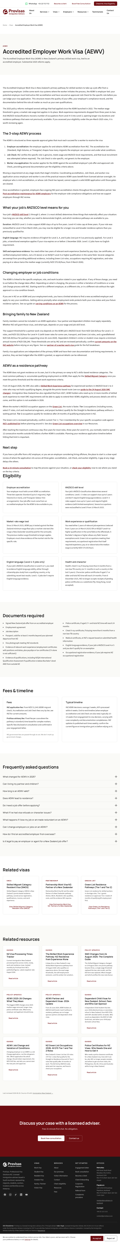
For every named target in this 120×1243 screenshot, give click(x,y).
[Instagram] (10, 1195)
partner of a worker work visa (60, 345)
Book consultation (82, 1172)
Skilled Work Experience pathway (56, 385)
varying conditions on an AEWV (50, 303)
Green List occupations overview (67, 423)
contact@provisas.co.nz (104, 1216)
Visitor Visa (38, 1188)
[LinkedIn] (21, 1195)
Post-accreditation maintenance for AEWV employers (27, 193)
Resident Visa (39, 1176)
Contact (57, 1180)
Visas (11, 25)
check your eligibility (81, 467)
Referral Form (80, 1190)
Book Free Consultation (81, 3)
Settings (27, 1239)
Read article (13, 978)
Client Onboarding (82, 1180)
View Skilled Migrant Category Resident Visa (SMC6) (21, 907)
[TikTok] (16, 1195)
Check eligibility (60, 1184)
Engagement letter (82, 1168)
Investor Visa (38, 1180)
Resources (57, 1188)
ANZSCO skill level (20, 214)
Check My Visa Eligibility (105, 3)
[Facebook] (5, 1195)
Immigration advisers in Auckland (104, 1201)
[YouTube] (26, 1195)
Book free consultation (51, 1138)
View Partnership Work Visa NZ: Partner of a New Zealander (60, 905)
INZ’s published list (11, 423)
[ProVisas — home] (14, 12)
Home (5, 25)
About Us (31, 11)
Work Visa (37, 1168)
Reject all (111, 1238)
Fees (55, 1192)
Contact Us (110, 11)
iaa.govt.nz (41, 1230)
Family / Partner (40, 1184)
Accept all (97, 1238)
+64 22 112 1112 (102, 1211)
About (56, 1168)
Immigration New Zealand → (43, 1093)
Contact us (74, 1138)
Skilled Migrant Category (96, 376)
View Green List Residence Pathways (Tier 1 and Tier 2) (99, 907)
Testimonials (97, 12)
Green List (57, 406)
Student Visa (38, 1172)
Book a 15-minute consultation (17, 467)
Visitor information (61, 1176)
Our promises (59, 1172)
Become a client (60, 3)
